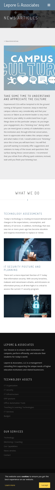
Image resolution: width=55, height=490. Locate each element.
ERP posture (9, 398)
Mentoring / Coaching (13, 442)
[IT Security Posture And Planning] (27, 305)
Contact (7, 455)
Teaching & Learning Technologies (19, 407)
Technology (9, 437)
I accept (44, 485)
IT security (8, 390)
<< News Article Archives (11, 41)
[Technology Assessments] (27, 249)
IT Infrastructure (11, 394)
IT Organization (11, 385)
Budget (7, 416)
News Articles (10, 450)
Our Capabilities (11, 446)
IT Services (9, 411)
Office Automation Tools (14, 403)
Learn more (10, 485)
